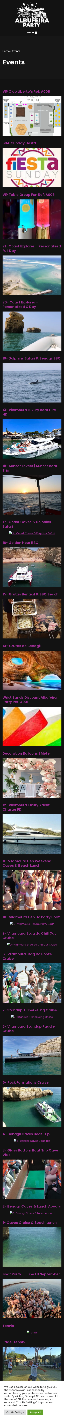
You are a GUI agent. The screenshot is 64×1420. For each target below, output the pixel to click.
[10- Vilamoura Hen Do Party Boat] (32, 924)
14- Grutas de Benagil (22, 645)
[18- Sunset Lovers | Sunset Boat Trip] (32, 512)
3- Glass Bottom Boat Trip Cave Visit (30, 1152)
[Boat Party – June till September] (32, 1316)
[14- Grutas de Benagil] (32, 688)
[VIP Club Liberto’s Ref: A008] (32, 133)
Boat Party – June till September (31, 1274)
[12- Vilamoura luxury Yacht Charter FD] (32, 851)
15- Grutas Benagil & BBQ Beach (31, 594)
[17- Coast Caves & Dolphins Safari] (32, 533)
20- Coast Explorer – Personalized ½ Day (21, 304)
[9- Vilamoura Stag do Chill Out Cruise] (32, 944)
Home (6, 51)
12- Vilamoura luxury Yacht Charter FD (26, 807)
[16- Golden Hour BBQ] (32, 585)
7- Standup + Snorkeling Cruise (30, 1010)
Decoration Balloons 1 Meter (27, 753)
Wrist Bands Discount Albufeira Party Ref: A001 (30, 699)
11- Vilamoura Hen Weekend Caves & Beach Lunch (27, 863)
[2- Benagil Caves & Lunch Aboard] (32, 1213)
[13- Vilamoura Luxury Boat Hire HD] (32, 456)
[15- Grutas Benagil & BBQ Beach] (32, 636)
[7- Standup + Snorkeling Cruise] (32, 1017)
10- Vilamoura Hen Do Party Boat (31, 917)
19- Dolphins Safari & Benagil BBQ (32, 358)
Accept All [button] (35, 1412)
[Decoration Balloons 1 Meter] (32, 795)
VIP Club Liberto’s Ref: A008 (26, 91)
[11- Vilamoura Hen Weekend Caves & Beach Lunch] (32, 907)
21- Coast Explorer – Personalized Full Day (32, 248)
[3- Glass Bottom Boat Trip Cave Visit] (32, 1197)
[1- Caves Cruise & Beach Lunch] (32, 1264)
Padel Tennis (14, 1342)
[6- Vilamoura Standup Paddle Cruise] (32, 1073)
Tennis (8, 1325)
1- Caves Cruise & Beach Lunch (30, 1222)
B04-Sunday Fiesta (19, 143)
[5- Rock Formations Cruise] (32, 1124)
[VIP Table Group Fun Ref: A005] (32, 237)
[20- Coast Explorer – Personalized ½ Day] (32, 349)
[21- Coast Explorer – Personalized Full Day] (32, 293)
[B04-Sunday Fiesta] (32, 185)
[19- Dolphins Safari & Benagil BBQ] (32, 400)
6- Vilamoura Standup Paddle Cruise (29, 1028)
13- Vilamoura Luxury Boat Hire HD (29, 412)
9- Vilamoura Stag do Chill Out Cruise (29, 935)
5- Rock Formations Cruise (26, 1082)
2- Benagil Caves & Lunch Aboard (32, 1206)
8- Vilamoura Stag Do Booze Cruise (27, 956)
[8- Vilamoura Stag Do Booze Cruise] (32, 1000)
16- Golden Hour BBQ (20, 542)
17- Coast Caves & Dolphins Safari (27, 524)
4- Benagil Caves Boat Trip (26, 1134)
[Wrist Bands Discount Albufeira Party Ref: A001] (32, 744)
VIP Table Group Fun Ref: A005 (29, 194)
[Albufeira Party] (32, 14)
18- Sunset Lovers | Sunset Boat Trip (30, 468)
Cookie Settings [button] (15, 1412)
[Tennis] (32, 1332)
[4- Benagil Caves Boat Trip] (32, 1141)
